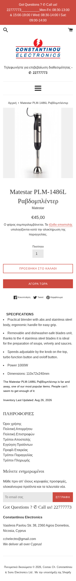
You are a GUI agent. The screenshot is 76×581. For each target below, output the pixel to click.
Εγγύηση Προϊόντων (18, 444)
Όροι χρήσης (12, 424)
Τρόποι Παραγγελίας (18, 455)
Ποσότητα (38, 246)
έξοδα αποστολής (60, 224)
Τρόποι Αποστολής (17, 439)
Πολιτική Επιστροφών (18, 434)
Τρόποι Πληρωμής (16, 460)
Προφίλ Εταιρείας (15, 450)
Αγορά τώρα (38, 283)
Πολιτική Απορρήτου (17, 429)
